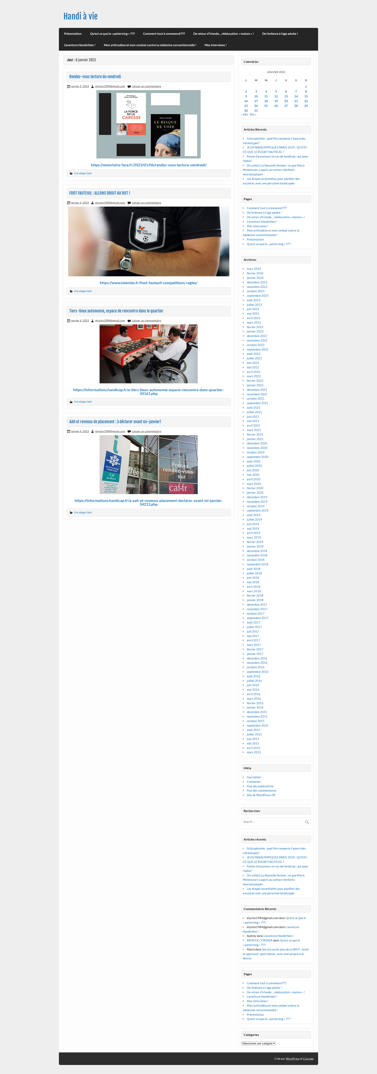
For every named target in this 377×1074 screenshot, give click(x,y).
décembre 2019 (257, 497)
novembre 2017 (257, 609)
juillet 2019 (254, 519)
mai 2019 (253, 528)
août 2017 (253, 622)
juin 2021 (253, 416)
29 (306, 105)
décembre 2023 (257, 282)
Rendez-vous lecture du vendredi (95, 76)
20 (286, 101)
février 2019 (255, 542)
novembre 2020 (257, 448)
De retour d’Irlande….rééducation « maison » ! (223, 33)
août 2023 (253, 300)
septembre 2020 (257, 457)
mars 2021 (254, 430)
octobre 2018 (255, 559)
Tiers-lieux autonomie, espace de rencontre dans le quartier (116, 310)
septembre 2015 (257, 725)
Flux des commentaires (261, 790)
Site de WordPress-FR (261, 795)
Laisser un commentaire (146, 86)
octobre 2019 (255, 506)
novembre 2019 (257, 501)
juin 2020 (253, 470)
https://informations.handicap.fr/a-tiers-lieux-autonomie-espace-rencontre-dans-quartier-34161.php (148, 391)
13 (286, 96)
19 (276, 101)
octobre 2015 (255, 721)
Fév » (253, 114)
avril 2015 (253, 748)
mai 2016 (253, 689)
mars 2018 (254, 591)
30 (246, 110)
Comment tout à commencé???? (164, 33)
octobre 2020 (255, 452)
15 (306, 96)
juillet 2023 (254, 304)
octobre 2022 (255, 345)
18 (266, 101)
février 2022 (255, 380)
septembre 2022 (257, 349)
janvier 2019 (255, 546)
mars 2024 (254, 268)
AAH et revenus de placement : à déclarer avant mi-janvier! (115, 421)
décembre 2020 (257, 443)
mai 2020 (253, 474)
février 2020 (255, 488)
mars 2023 (254, 322)
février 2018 (255, 595)
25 (266, 105)
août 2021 (253, 407)
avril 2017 (253, 640)
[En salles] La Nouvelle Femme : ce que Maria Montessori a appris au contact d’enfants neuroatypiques (274, 170)
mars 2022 (254, 376)
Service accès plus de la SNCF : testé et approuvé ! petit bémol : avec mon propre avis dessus (276, 954)
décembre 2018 (257, 551)
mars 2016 (254, 698)
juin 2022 (253, 362)
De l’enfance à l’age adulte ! (280, 33)
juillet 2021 (254, 412)
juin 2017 (253, 631)
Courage (308, 1058)
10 (256, 96)
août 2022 (253, 353)
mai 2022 (253, 367)
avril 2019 (253, 533)
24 (256, 105)
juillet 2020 (254, 465)
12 (276, 96)
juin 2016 (253, 685)
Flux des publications (260, 786)
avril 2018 (253, 586)
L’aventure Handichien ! (79, 45)
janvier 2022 (255, 385)
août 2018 (253, 568)
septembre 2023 (257, 295)
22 (306, 101)
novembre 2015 (257, 716)
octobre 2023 (255, 291)
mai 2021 (253, 421)
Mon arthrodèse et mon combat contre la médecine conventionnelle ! (150, 45)
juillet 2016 (254, 680)
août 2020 (253, 461)
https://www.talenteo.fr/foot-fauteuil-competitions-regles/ (149, 282)
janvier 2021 (255, 439)
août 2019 (253, 515)
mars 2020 (254, 483)
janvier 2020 (255, 492)
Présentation (73, 33)
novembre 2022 (257, 340)
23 (246, 105)
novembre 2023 (257, 286)
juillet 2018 (254, 573)
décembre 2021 (257, 389)
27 (286, 105)
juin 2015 (253, 739)
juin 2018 (253, 577)
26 (276, 105)
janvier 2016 (255, 707)
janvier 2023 (255, 331)
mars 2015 (254, 752)
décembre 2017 (257, 604)
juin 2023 (253, 309)
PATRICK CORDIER (260, 940)
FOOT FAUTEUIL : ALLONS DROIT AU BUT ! (99, 193)
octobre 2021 (255, 398)
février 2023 (255, 327)
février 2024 (255, 273)
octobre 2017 (255, 613)
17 (256, 101)
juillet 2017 (254, 627)
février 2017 (255, 649)
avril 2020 (253, 479)
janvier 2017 (255, 654)
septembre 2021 (257, 403)
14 (296, 96)
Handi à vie (80, 16)
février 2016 (255, 703)
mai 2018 (253, 582)
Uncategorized (83, 173)
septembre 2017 (257, 618)
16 (246, 101)
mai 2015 (253, 743)
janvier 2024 (255, 277)
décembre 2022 (257, 336)
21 (296, 101)
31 (256, 110)
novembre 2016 (257, 662)
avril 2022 (253, 372)
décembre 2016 (257, 658)
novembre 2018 (257, 555)
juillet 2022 (254, 358)
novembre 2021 (257, 394)
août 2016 (253, 676)
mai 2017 (253, 636)
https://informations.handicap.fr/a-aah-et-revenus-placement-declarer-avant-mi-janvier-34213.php (149, 502)
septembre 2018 (257, 564)
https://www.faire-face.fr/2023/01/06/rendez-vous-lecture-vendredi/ (149, 165)
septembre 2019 (257, 510)
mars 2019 (254, 537)
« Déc (244, 114)
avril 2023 (253, 318)
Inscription (254, 777)
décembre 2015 (257, 712)
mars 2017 (254, 644)
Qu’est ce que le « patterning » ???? (112, 33)
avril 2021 (253, 425)
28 (296, 105)
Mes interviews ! (216, 45)
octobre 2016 (255, 667)
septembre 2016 (257, 671)
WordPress (292, 1058)
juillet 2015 (254, 734)
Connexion (254, 781)
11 (266, 96)
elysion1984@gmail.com (110, 86)
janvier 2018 (255, 600)
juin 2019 (253, 524)
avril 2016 (253, 694)
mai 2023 (253, 313)
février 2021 (255, 434)
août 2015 (253, 730)
